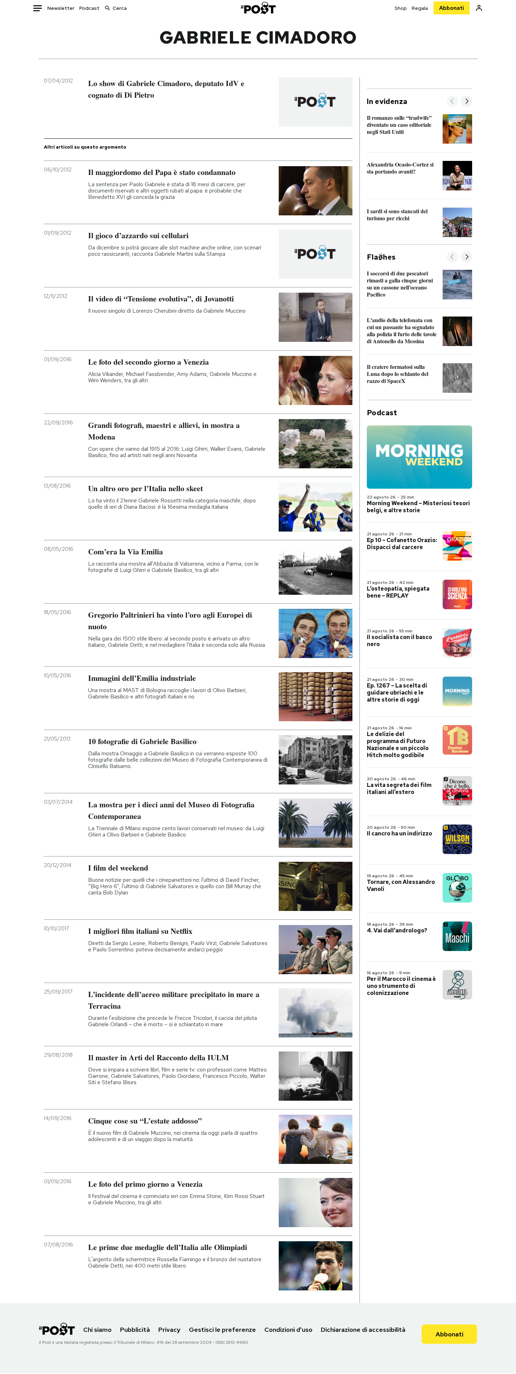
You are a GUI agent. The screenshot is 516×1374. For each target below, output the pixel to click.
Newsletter (60, 8)
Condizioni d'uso (288, 1330)
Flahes (381, 257)
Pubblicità (135, 1330)
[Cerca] (107, 8)
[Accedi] (479, 8)
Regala (420, 8)
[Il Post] (258, 8)
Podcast (89, 8)
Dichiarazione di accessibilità (363, 1330)
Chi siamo (97, 1330)
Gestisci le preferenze (222, 1330)
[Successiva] (466, 102)
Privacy (169, 1330)
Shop (401, 8)
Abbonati (451, 8)
